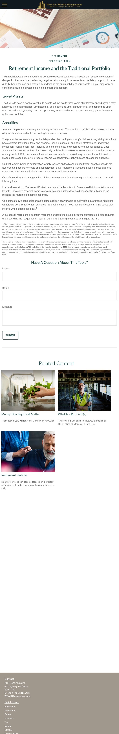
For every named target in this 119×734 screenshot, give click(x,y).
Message (7, 306)
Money (7, 725)
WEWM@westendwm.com (17, 696)
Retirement (9, 706)
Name (5, 268)
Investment (9, 710)
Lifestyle (8, 729)
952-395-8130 (18, 683)
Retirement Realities (14, 475)
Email (5, 287)
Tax (6, 722)
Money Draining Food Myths (20, 414)
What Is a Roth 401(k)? (73, 414)
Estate (7, 714)
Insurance (9, 718)
